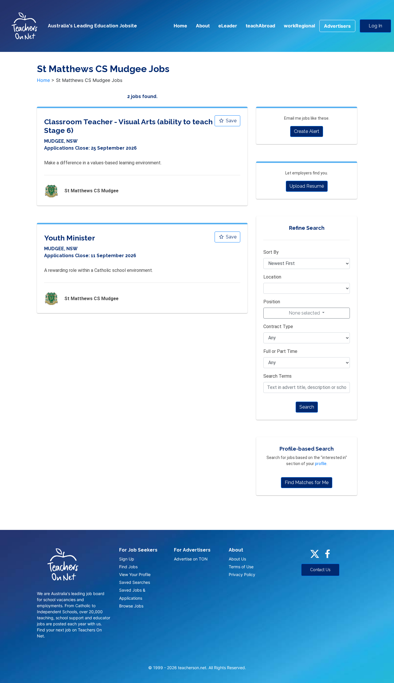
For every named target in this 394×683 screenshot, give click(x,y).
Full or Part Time (280, 351)
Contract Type (278, 326)
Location (272, 277)
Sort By (271, 252)
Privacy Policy (242, 574)
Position (271, 301)
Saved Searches (134, 582)
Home (180, 26)
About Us (237, 558)
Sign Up (126, 558)
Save (231, 120)
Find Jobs (128, 566)
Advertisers (337, 26)
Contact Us (320, 569)
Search (306, 407)
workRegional (299, 26)
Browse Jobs (131, 605)
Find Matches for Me (307, 482)
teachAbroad (260, 26)
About (203, 26)
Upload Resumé (307, 186)
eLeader (227, 26)
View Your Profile (135, 574)
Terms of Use (241, 566)
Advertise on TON (191, 558)
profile (321, 463)
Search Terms (277, 376)
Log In (375, 26)
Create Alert (306, 131)
